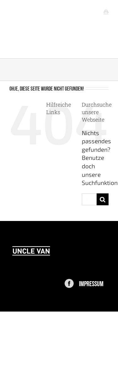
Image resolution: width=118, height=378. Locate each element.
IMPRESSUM (91, 283)
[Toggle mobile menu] (106, 11)
